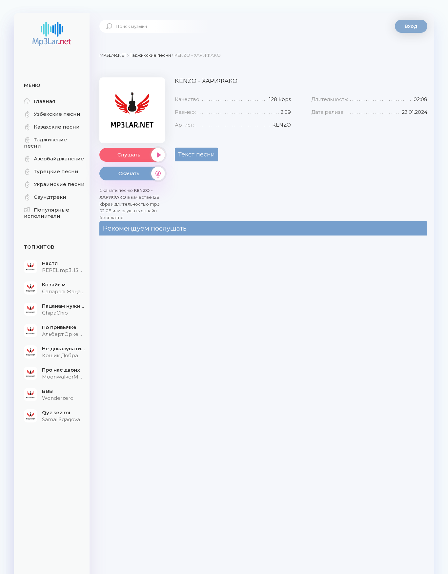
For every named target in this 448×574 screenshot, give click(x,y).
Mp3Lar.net (52, 34)
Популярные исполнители (46, 213)
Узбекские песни (57, 114)
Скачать (128, 173)
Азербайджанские (59, 158)
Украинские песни (59, 184)
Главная (44, 101)
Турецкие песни (56, 171)
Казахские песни (57, 127)
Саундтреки (50, 197)
